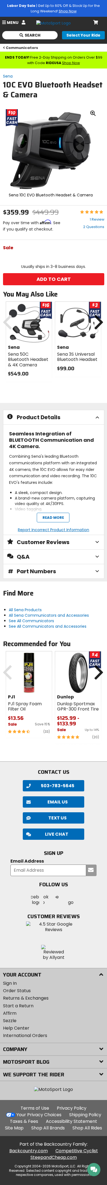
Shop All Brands (48, 1128)
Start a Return (18, 1006)
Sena (8, 76)
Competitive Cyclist (76, 1151)
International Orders (25, 1035)
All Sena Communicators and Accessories (49, 615)
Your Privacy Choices (38, 1114)
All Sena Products (25, 610)
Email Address (27, 861)
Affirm (9, 1013)
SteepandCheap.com (53, 1157)
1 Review (97, 219)
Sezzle (9, 1020)
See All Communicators (31, 621)
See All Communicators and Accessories (47, 626)
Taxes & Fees (24, 1121)
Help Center (16, 1028)
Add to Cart (53, 279)
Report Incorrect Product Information (53, 530)
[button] (53, 834)
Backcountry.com (28, 1151)
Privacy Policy (71, 1108)
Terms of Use (35, 1108)
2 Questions (93, 226)
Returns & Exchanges (26, 998)
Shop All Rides (87, 1128)
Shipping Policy (85, 1115)
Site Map (14, 1128)
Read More (53, 517)
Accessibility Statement (71, 1121)
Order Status (17, 991)
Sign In (10, 983)
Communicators (22, 47)
